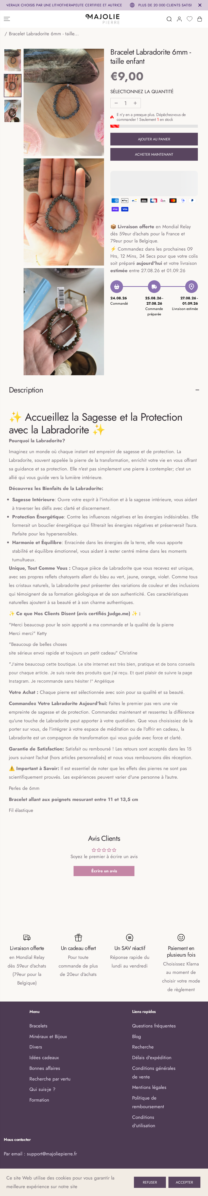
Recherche (143, 1046)
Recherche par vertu (50, 1078)
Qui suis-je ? (42, 1089)
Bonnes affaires (44, 1068)
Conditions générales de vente (154, 1072)
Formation (39, 1099)
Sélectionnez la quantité (142, 91)
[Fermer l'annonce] (200, 5)
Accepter (184, 1182)
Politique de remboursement (148, 1102)
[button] (7, 19)
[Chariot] (199, 19)
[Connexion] (179, 19)
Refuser (150, 1182)
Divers (35, 1046)
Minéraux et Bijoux (48, 1036)
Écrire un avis (104, 871)
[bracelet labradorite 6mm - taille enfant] (64, 102)
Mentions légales (149, 1087)
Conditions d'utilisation (143, 1121)
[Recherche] (169, 19)
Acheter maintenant (154, 154)
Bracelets (38, 1025)
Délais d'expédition (151, 1057)
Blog (136, 1036)
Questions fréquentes (154, 1025)
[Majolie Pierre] (102, 19)
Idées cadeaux (44, 1057)
